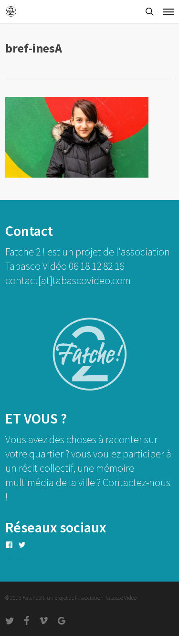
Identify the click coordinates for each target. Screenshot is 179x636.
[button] (168, 11)
